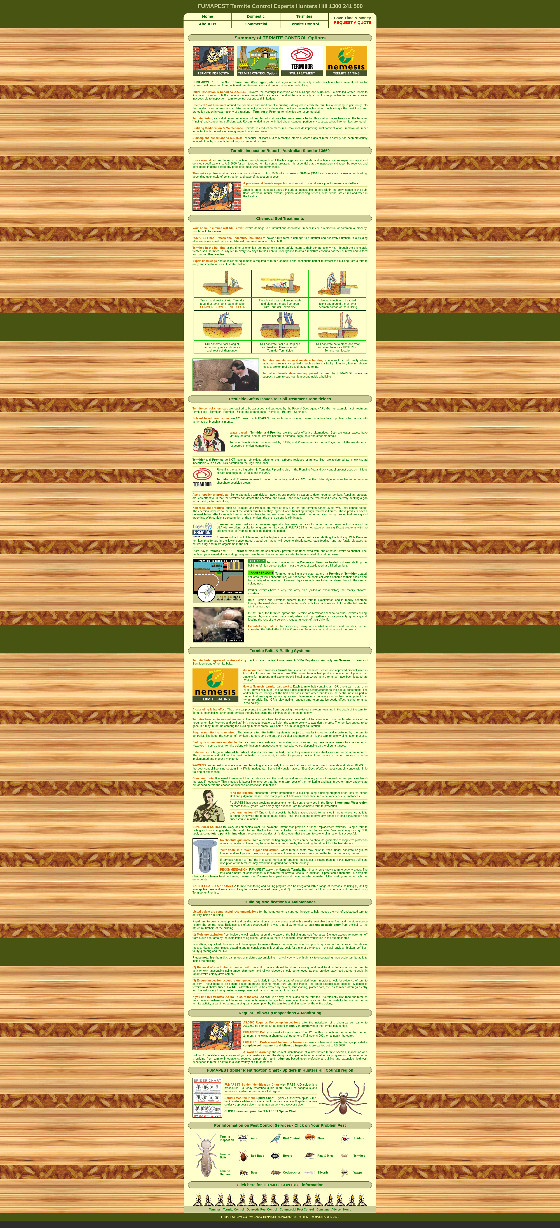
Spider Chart (264, 1098)
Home (347, 1209)
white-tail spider (252, 1101)
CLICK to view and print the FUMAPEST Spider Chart (260, 1111)
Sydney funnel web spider (292, 1098)
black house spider (277, 1101)
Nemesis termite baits (280, 670)
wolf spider (298, 1101)
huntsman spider (267, 1104)
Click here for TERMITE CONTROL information (280, 1185)
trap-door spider (245, 1104)
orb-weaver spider (292, 1104)
